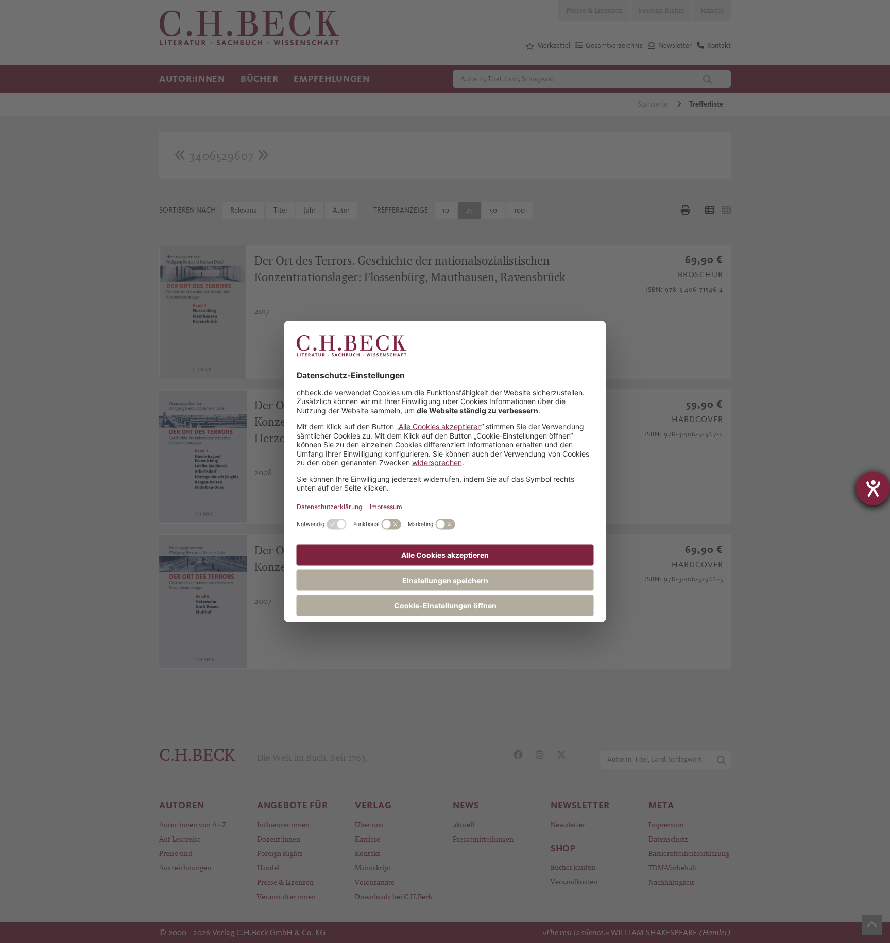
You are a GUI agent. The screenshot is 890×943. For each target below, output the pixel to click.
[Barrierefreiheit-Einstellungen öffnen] (873, 488)
